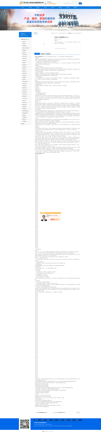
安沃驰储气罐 (24, 64)
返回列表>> (78, 412)
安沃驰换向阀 (24, 106)
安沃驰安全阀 (24, 60)
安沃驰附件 (24, 62)
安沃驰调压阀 (24, 121)
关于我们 (30, 7)
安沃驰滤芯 (24, 43)
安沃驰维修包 (24, 77)
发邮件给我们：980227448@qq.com (61, 48)
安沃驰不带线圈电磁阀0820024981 (42, 412)
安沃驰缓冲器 (24, 75)
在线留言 (76, 1)
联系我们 (79, 1)
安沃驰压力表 (24, 119)
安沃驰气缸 (24, 100)
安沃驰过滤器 (24, 73)
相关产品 (42, 53)
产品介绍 (37, 53)
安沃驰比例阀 (24, 83)
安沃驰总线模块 (24, 54)
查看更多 (22, 123)
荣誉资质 (60, 7)
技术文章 (52, 7)
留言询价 (48, 53)
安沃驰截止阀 (24, 108)
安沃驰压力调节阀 (25, 81)
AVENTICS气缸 (24, 98)
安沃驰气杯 (24, 41)
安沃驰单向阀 (24, 85)
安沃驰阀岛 (24, 52)
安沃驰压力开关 (24, 94)
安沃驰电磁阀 (24, 117)
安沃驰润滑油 (24, 45)
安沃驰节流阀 (24, 87)
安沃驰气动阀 (24, 102)
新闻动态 (37, 7)
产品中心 (45, 7)
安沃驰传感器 (24, 96)
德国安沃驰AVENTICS (25, 39)
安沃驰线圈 (24, 115)
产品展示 (59, 33)
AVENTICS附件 (24, 56)
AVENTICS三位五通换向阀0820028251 (59, 412)
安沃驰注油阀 (24, 104)
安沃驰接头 (24, 79)
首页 (23, 7)
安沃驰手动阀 (24, 58)
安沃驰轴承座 (24, 66)
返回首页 (73, 1)
